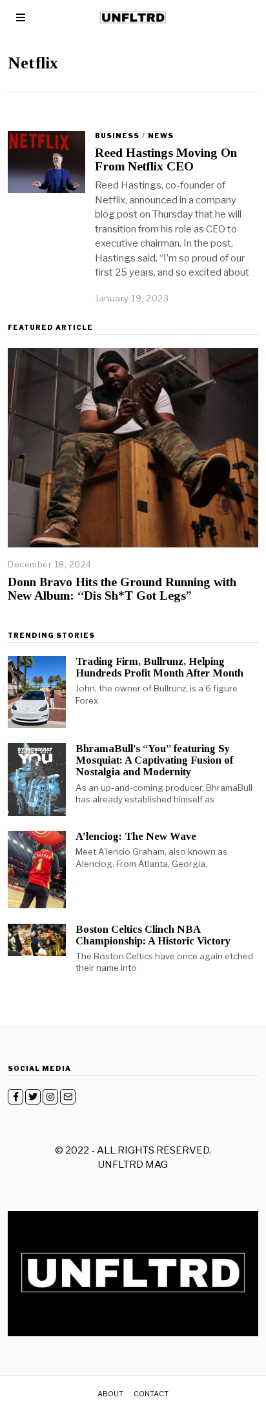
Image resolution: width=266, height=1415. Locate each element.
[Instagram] (50, 1097)
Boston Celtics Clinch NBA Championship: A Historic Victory (153, 935)
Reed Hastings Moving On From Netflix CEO (166, 159)
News (161, 135)
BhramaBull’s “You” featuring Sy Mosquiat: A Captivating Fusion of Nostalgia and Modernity (154, 760)
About (110, 1393)
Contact (151, 1393)
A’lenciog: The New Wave (136, 836)
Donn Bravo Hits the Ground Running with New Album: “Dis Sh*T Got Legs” (122, 588)
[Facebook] (15, 1097)
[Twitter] (33, 1097)
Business (117, 135)
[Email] (68, 1097)
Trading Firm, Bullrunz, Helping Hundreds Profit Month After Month (159, 667)
